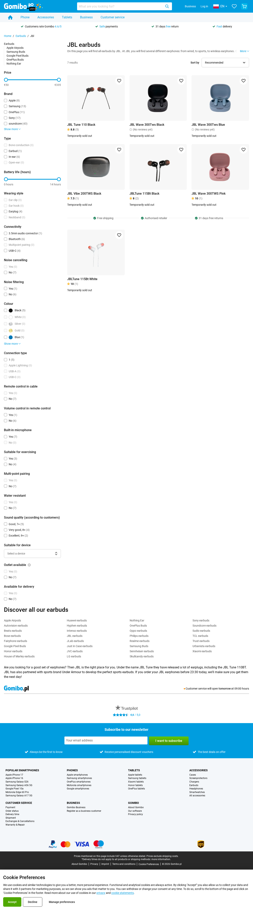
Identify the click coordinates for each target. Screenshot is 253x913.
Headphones (196, 788)
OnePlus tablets (136, 788)
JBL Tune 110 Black (81, 125)
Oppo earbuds (138, 630)
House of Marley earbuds (19, 656)
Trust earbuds (201, 641)
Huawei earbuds (77, 620)
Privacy (94, 864)
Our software (135, 811)
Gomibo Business (76, 807)
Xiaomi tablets (136, 782)
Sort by (195, 62)
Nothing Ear (14, 63)
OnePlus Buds (15, 59)
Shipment (11, 818)
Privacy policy (135, 814)
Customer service (113, 17)
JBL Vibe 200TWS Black (84, 193)
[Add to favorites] (119, 81)
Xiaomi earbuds (202, 651)
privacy (100, 892)
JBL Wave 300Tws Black (146, 125)
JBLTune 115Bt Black (144, 193)
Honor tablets (135, 785)
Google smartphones (78, 788)
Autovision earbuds (16, 625)
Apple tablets (135, 775)
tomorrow (225, 688)
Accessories (45, 17)
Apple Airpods (15, 47)
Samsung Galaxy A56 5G (19, 785)
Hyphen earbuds (77, 625)
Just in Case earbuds (80, 646)
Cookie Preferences (149, 864)
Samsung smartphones (79, 778)
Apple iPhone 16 (14, 778)
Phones (72, 770)
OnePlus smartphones (79, 782)
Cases (192, 775)
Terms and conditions (123, 864)
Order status (12, 811)
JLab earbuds (75, 641)
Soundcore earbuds (204, 625)
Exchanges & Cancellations (20, 821)
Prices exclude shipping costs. (162, 856)
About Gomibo (136, 807)
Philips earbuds (139, 635)
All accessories (197, 795)
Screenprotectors (198, 778)
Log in (204, 6)
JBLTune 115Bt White (82, 279)
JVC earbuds (75, 651)
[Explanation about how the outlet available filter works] (29, 565)
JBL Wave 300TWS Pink (209, 193)
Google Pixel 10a (15, 788)
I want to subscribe (168, 741)
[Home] (10, 17)
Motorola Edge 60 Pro (17, 792)
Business (190, 6)
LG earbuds (74, 656)
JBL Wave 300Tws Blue (208, 125)
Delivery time (12, 814)
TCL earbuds (200, 635)
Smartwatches (197, 792)
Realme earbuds (139, 641)
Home (7, 36)
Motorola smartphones (79, 785)
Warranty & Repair (15, 825)
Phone (25, 17)
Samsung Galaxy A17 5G (19, 795)
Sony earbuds (201, 620)
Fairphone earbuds (15, 641)
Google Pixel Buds (17, 55)
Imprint (105, 864)
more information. (161, 859)
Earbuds (21, 36)
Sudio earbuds (201, 630)
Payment (10, 807)
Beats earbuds (13, 630)
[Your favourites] (234, 6)
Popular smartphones (22, 770)
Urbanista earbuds (204, 646)
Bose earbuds (12, 635)
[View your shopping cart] (244, 6)
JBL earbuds (74, 635)
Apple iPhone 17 (14, 775)
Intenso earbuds (77, 630)
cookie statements (122, 892)
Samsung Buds (16, 51)
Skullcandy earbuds (142, 656)
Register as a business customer (84, 811)
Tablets (67, 17)
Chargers (194, 782)
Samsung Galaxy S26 (17, 782)
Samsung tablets (137, 778)
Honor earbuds (13, 651)
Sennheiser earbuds (142, 651)
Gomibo (133, 802)
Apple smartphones (77, 775)
